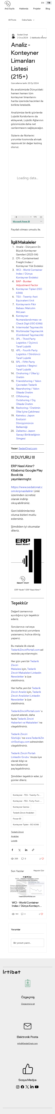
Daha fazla (27, 20)
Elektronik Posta (27, 1037)
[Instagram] (18, 1087)
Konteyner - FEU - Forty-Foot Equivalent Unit (28, 801)
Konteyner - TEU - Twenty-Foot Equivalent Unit (28, 795)
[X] (27, 1087)
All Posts (12, 20)
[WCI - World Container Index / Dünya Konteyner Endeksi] (27, 887)
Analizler (15, 836)
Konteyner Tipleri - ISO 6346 (26, 824)
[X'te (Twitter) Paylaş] (19, 850)
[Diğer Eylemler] (42, 36)
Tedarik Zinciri (17, 832)
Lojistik (14, 840)
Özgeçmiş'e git (28, 1004)
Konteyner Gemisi (21, 807)
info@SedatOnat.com (27, 1043)
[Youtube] (37, 1087)
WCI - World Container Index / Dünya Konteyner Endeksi (27, 904)
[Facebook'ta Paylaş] (12, 850)
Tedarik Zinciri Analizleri (23, 812)
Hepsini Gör (38, 870)
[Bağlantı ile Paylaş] (33, 850)
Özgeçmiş (28, 997)
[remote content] (27, 188)
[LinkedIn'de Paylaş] (26, 850)
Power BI (17, 818)
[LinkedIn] (32, 1087)
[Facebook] (22, 1087)
